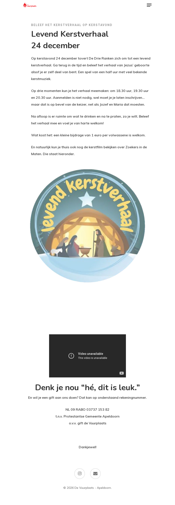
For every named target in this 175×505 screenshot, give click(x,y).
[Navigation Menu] (149, 5)
